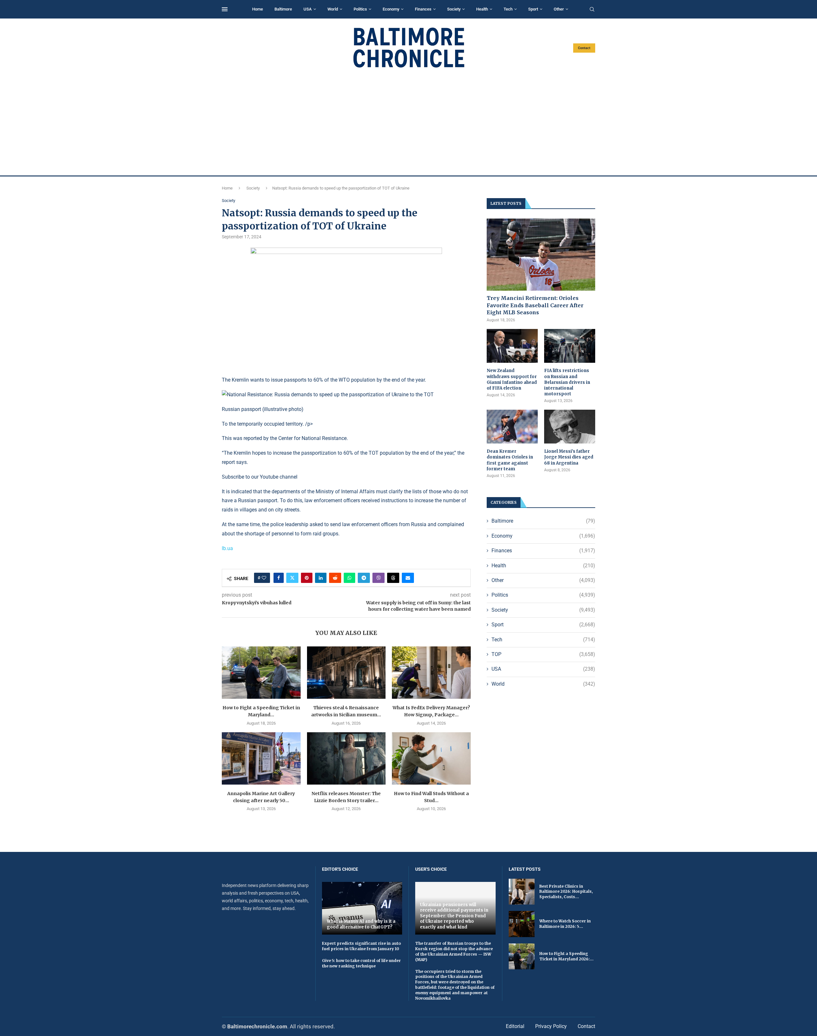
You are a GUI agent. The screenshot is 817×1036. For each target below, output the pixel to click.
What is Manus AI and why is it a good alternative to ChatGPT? (361, 924)
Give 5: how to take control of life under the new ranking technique (361, 963)
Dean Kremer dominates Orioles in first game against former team (510, 460)
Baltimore (283, 9)
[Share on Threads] (393, 578)
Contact (584, 48)
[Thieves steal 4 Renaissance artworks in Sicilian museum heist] (346, 672)
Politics (360, 9)
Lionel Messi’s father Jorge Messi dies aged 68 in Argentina (568, 457)
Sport (533, 9)
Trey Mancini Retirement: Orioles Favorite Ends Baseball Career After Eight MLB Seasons (535, 305)
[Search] (592, 9)
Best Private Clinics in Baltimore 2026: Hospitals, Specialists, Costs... (566, 891)
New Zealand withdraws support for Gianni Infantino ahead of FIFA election (512, 379)
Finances (423, 9)
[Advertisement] (408, 122)
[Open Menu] (225, 9)
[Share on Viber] (378, 578)
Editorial (515, 1026)
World (332, 9)
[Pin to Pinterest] (306, 578)
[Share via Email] (408, 578)
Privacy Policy (551, 1026)
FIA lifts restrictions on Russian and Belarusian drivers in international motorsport (567, 382)
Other (559, 9)
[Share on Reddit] (335, 578)
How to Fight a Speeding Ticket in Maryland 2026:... (566, 956)
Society (454, 9)
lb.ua (227, 548)
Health (482, 9)
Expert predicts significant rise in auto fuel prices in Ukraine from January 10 (361, 946)
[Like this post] (264, 578)
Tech (508, 9)
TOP (543, 654)
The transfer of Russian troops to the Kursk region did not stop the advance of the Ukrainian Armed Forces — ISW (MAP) (454, 951)
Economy (391, 9)
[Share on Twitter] (292, 578)
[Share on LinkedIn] (320, 578)
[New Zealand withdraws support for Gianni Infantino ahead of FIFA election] (512, 346)
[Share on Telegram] (364, 578)
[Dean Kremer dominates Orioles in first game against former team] (512, 427)
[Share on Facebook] (279, 578)
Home (257, 9)
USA (308, 9)
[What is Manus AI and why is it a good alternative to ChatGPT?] (362, 908)
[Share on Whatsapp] (349, 578)
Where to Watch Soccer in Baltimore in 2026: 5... (565, 924)
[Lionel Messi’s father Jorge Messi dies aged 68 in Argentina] (569, 427)
